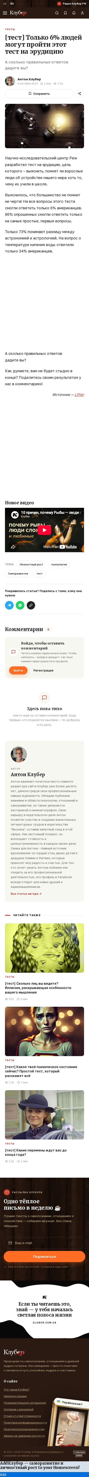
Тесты (10, 29)
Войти (18, 670)
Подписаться (44, 1256)
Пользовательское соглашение (25, 1402)
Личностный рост (31, 564)
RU (12, 3)
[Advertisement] (44, 304)
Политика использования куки (24, 1429)
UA (4, 3)
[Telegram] (9, 605)
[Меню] (5, 13)
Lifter (79, 394)
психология (59, 564)
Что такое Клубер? (16, 1389)
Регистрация (43, 670)
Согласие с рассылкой (19, 1409)
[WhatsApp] (20, 605)
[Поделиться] (79, 93)
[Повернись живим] (79, 1454)
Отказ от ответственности (22, 1416)
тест (39, 573)
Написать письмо (15, 1396)
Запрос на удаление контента (24, 1435)
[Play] (59, 4)
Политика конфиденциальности (25, 1422)
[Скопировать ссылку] (30, 605)
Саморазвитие (18, 573)
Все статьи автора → (26, 893)
